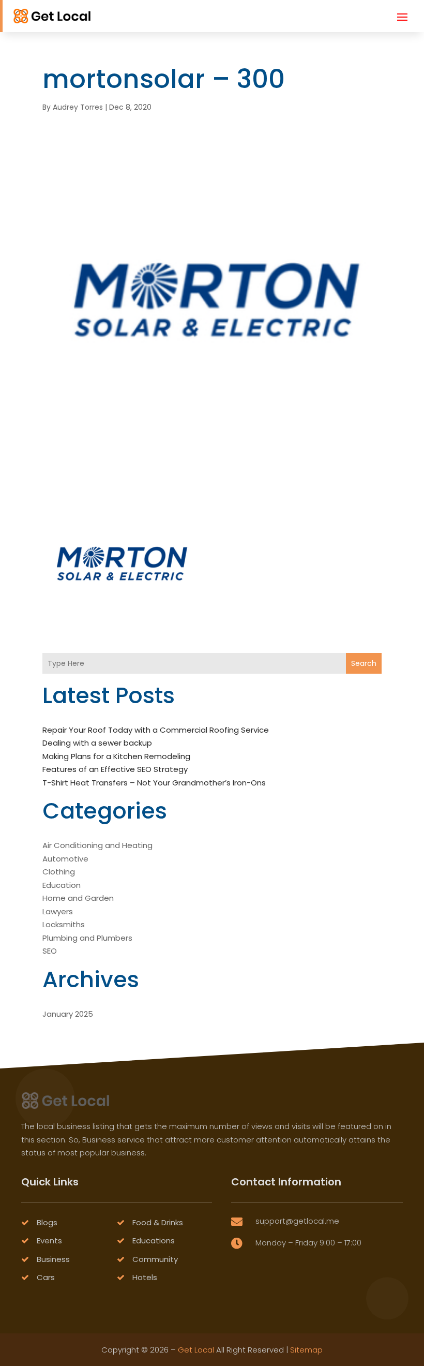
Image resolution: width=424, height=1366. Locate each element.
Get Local (196, 1349)
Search (363, 663)
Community (155, 1259)
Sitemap (306, 1349)
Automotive (65, 858)
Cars (46, 1277)
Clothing (58, 871)
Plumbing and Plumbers (87, 937)
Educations (153, 1240)
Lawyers (57, 911)
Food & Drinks (157, 1222)
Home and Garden (78, 898)
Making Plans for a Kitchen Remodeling (116, 756)
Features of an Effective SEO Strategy (115, 769)
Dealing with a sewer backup (97, 742)
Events (49, 1240)
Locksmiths (63, 924)
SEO (49, 950)
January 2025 (67, 1013)
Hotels (144, 1277)
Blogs (47, 1222)
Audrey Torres (78, 107)
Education (61, 885)
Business (53, 1259)
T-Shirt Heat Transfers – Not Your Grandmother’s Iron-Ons (154, 782)
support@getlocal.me (297, 1220)
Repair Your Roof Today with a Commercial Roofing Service (155, 729)
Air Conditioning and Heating (97, 845)
